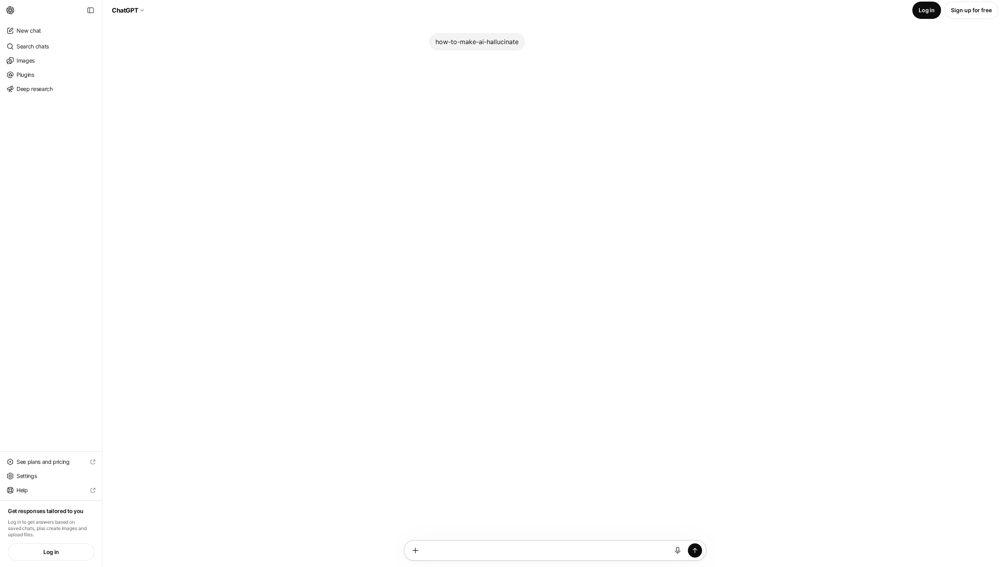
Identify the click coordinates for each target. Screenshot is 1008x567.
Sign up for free (971, 10)
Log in (51, 551)
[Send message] (695, 550)
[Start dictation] (677, 550)
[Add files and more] (415, 550)
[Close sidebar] (90, 10)
